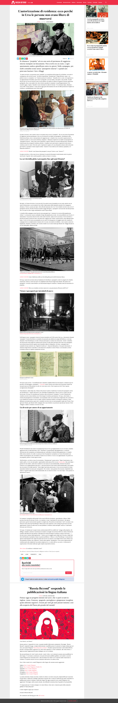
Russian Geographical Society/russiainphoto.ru (30, 333)
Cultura (73, 2)
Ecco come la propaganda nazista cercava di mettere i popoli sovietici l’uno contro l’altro (97, 47)
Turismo (89, 2)
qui (57, 700)
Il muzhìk (42, 384)
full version (41, 695)
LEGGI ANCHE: (24, 151)
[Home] (13, 2)
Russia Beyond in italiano (40, 647)
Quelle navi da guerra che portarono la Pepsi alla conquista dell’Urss (96, 99)
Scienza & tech (66, 2)
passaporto (33, 554)
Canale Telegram (31, 665)
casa (40, 554)
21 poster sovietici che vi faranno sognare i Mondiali (97, 73)
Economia (59, 2)
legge (26, 554)
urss (22, 554)
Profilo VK (39, 667)
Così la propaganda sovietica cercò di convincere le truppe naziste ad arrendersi (95, 21)
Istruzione (79, 2)
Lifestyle (95, 2)
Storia (84, 2)
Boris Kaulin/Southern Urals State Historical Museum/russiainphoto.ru (36, 514)
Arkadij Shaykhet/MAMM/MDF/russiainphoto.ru (31, 273)
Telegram (72, 58)
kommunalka (61, 462)
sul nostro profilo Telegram (56, 579)
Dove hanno (23, 548)
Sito (25, 665)
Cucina (100, 2)
